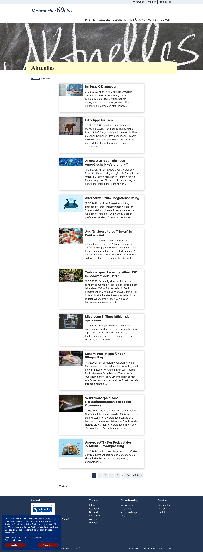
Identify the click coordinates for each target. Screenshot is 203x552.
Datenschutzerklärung (14, 540)
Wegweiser (139, 1)
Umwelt (166, 19)
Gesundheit (120, 19)
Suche (170, 2)
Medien (152, 1)
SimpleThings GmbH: (137, 548)
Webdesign (151, 548)
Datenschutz (165, 505)
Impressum (164, 508)
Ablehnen (15, 545)
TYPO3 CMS (166, 548)
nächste (137, 475)
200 (127, 475)
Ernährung (137, 19)
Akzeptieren (48, 545)
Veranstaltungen (130, 512)
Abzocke (104, 19)
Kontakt (162, 512)
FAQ (123, 515)
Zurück (63, 486)
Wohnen (153, 19)
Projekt (163, 1)
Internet (91, 19)
